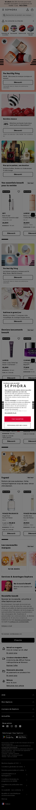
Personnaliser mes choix (17, 425)
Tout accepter (17, 419)
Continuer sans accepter (11, 383)
